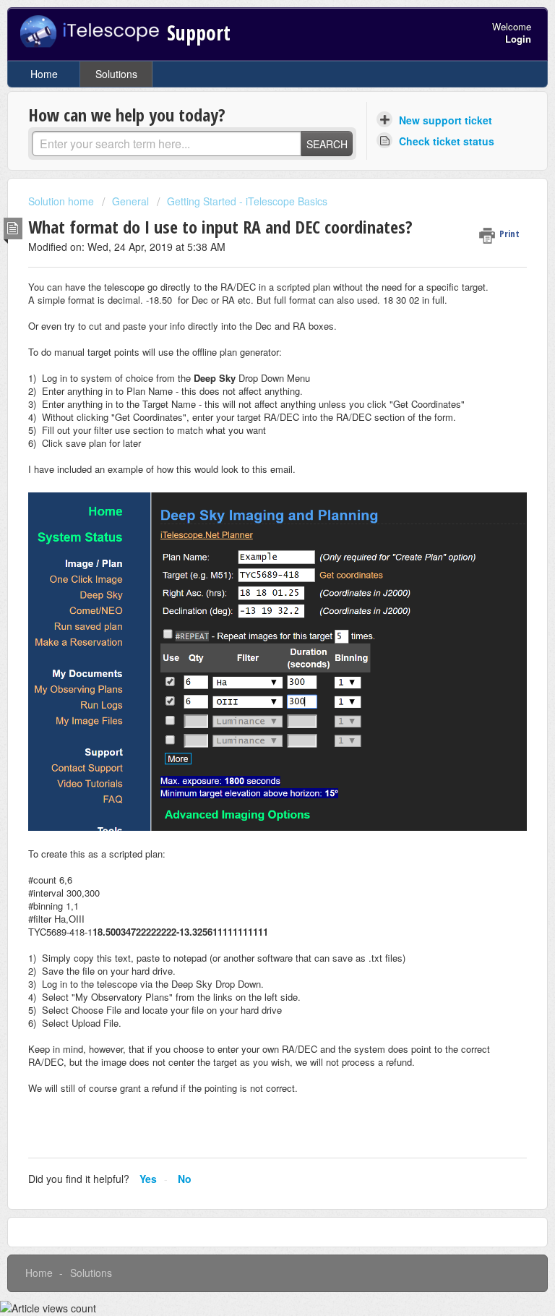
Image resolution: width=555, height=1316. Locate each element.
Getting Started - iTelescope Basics (247, 201)
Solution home (62, 201)
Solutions (116, 74)
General (130, 201)
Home (44, 74)
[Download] (250, 658)
